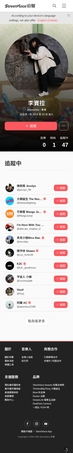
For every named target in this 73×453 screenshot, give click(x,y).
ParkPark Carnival (42, 403)
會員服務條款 (11, 392)
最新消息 (9, 361)
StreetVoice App (44, 431)
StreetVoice (20, 6)
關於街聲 (9, 357)
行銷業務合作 (50, 357)
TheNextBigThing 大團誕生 (46, 388)
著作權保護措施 (12, 388)
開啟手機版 (26, 431)
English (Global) (47, 20)
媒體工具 (9, 364)
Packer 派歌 (39, 396)
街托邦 (25, 361)
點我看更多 (36, 321)
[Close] (69, 15)
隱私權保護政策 (12, 385)
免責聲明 (9, 396)
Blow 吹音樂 (39, 392)
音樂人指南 (27, 357)
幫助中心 (9, 400)
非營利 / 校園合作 (52, 361)
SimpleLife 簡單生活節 (44, 400)
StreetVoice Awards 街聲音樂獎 (48, 385)
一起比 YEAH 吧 (41, 407)
